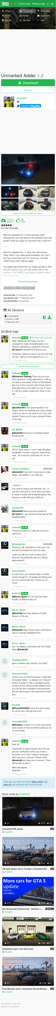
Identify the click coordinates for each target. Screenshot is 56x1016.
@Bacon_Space (19, 596)
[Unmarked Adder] (28, 169)
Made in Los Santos (10, 1006)
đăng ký (7, 784)
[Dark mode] (48, 3)
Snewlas (16, 704)
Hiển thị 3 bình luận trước (28, 366)
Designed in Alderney (10, 1003)
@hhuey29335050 (20, 708)
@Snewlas (17, 724)
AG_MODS (17, 429)
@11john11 (17, 349)
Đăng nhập (37, 781)
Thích (23, 222)
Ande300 (21, 98)
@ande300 (17, 760)
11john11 (16, 485)
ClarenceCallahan (20, 468)
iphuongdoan (18, 543)
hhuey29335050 (19, 673)
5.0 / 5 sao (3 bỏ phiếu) (9, 228)
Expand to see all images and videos (28, 213)
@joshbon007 (19, 407)
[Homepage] (17, 101)
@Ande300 (17, 432)
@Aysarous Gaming (22, 376)
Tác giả (24, 338)
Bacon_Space (18, 609)
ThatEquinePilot (20, 659)
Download (30, 82)
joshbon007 (18, 507)
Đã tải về (10, 222)
